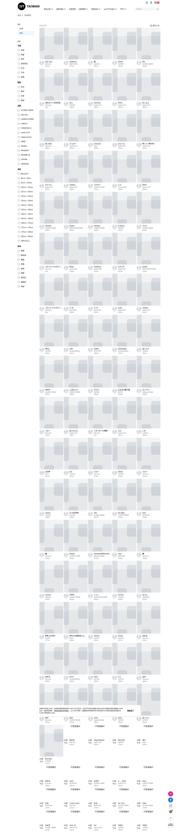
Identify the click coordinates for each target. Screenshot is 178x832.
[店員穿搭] (171, 825)
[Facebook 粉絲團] (170, 799)
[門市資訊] (170, 805)
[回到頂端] (170, 818)
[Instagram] (170, 793)
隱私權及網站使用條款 (61, 711)
